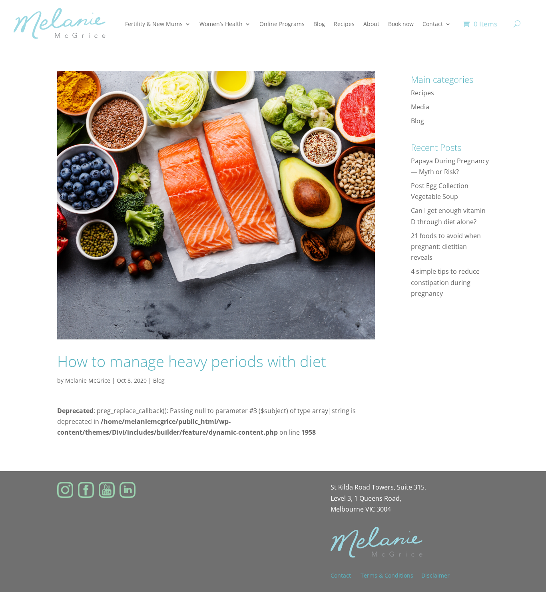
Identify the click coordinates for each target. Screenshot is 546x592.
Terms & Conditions (387, 575)
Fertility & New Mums (154, 24)
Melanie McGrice (87, 380)
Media (420, 106)
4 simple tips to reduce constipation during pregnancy (445, 282)
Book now (401, 24)
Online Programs (282, 24)
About (371, 24)
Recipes (344, 24)
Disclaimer (435, 575)
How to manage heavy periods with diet (191, 361)
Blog (319, 24)
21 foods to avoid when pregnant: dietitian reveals (446, 246)
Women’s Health (221, 24)
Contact (432, 24)
